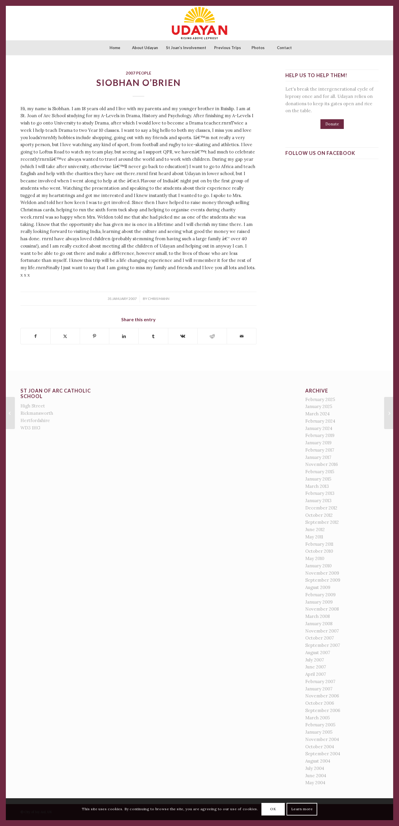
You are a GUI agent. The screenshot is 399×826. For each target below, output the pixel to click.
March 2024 (317, 414)
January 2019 (318, 442)
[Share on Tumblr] (153, 336)
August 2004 (317, 761)
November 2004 (322, 739)
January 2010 (318, 565)
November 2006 (322, 696)
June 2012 (315, 529)
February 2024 (320, 421)
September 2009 (322, 580)
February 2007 (320, 681)
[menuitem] (115, 47)
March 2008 (317, 616)
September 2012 (322, 522)
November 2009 (322, 573)
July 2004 (314, 768)
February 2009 (320, 594)
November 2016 (321, 464)
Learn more (302, 809)
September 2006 (322, 710)
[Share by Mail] (241, 336)
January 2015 (318, 479)
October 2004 (319, 746)
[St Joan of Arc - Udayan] (199, 23)
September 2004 (322, 753)
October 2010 (319, 551)
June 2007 (315, 667)
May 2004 (315, 782)
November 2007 (322, 631)
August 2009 (317, 587)
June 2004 (315, 775)
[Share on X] (65, 336)
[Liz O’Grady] (10, 413)
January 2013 (318, 500)
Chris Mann (158, 298)
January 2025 (318, 406)
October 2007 (319, 638)
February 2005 (320, 724)
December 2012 (321, 508)
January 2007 (318, 689)
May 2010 (314, 558)
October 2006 (319, 703)
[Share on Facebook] (35, 336)
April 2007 (315, 674)
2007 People (138, 73)
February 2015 (319, 471)
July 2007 (314, 660)
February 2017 (319, 450)
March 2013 (317, 486)
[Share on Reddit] (212, 336)
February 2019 (319, 435)
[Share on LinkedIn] (123, 336)
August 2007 (317, 652)
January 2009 (319, 602)
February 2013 (319, 493)
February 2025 (320, 399)
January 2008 (318, 623)
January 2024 (318, 428)
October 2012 (319, 515)
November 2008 (322, 609)
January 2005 (318, 732)
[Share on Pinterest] (94, 336)
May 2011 (314, 537)
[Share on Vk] (182, 336)
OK (273, 809)
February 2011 (319, 544)
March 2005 (317, 717)
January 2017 (318, 457)
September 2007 (322, 645)
